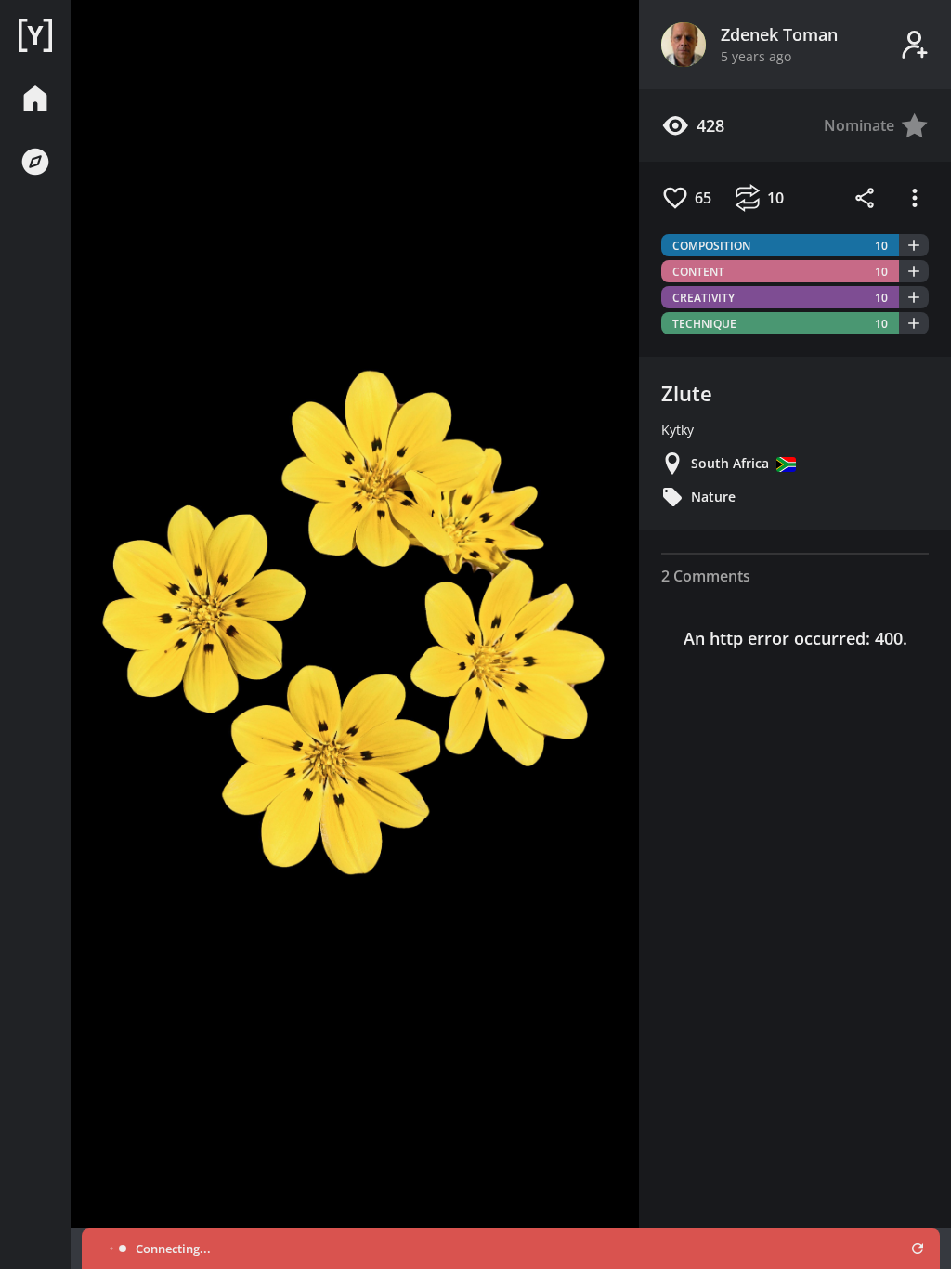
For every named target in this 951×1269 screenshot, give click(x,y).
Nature (713, 496)
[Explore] (35, 162)
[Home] (35, 35)
